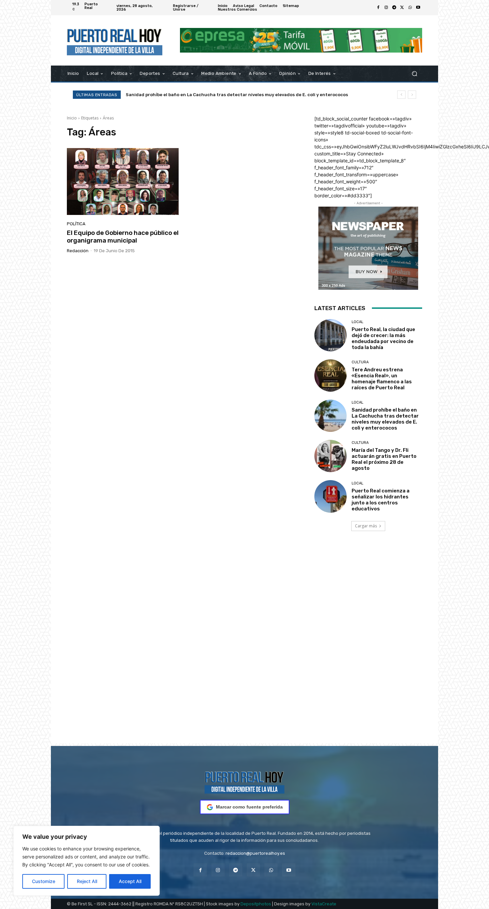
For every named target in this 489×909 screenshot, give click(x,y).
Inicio (72, 118)
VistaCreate (323, 903)
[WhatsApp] (410, 8)
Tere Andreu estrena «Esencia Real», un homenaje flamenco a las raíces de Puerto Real (382, 379)
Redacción (77, 250)
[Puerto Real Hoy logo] (244, 781)
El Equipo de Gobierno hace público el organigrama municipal (123, 236)
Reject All (87, 881)
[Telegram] (394, 8)
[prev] (401, 95)
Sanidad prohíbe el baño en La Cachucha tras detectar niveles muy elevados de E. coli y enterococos (385, 419)
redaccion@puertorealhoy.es (255, 853)
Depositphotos (256, 903)
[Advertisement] (244, 646)
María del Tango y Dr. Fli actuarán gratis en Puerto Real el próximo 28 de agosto (215, 94)
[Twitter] (402, 8)
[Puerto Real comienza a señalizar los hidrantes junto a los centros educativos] (330, 496)
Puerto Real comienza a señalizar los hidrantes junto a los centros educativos (380, 500)
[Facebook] (378, 8)
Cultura (360, 362)
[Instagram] (386, 8)
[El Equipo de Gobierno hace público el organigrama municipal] (123, 181)
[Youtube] (418, 8)
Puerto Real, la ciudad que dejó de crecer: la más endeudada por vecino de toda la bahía (383, 338)
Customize (43, 881)
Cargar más (366, 526)
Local (357, 322)
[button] (414, 73)
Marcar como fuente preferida (249, 807)
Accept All (130, 881)
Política (76, 224)
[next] (412, 95)
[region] (86, 861)
